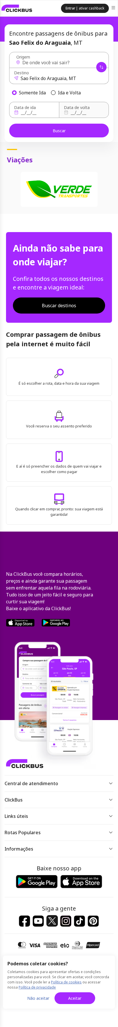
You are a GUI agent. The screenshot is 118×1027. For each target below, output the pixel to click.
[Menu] (114, 8)
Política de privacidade (37, 987)
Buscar (59, 130)
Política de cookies (66, 982)
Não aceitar (38, 998)
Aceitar (74, 998)
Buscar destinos (59, 305)
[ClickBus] (16, 8)
